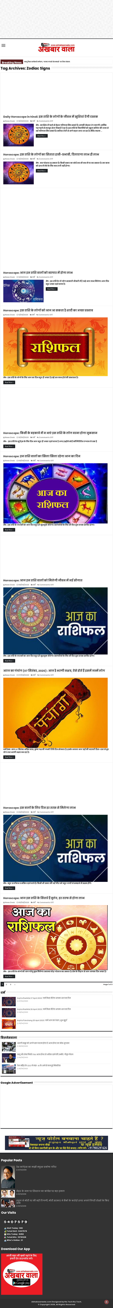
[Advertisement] (56, 92)
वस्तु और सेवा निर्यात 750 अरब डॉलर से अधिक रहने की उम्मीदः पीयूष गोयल (45, 1054)
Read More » (41, 136)
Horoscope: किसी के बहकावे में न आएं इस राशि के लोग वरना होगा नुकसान (50, 433)
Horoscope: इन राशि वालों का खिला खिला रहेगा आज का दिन (41, 456)
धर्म (33, 121)
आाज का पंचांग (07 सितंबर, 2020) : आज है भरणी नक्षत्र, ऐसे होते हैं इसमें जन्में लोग (54, 671)
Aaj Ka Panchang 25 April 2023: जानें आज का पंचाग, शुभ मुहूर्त (42, 1020)
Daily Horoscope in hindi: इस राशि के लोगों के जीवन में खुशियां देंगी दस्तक (50, 117)
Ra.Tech (77, 1301)
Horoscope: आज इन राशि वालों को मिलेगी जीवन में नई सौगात (42, 580)
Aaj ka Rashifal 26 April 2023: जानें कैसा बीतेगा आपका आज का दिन (44, 1009)
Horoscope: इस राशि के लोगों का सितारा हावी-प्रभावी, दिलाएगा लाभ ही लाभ (51, 154)
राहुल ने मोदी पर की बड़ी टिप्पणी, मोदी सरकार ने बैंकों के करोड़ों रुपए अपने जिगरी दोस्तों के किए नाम (62, 1201)
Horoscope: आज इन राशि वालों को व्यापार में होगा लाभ (38, 273)
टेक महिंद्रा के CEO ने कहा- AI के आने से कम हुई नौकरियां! (39, 1065)
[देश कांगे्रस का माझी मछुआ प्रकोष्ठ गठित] (8, 1177)
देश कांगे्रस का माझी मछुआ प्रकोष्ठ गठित (36, 1166)
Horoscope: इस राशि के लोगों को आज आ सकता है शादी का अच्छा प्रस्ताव (48, 310)
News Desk (10, 121)
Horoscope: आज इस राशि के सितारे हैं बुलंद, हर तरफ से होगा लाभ (44, 898)
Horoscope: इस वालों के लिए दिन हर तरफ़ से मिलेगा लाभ (39, 808)
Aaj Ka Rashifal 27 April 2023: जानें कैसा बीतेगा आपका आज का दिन (44, 998)
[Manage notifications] (106, 1302)
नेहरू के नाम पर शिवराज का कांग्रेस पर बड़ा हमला (40, 1191)
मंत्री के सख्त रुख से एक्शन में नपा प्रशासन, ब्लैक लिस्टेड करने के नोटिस (47, 62)
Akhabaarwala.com (41, 1301)
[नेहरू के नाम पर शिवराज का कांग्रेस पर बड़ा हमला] (8, 1194)
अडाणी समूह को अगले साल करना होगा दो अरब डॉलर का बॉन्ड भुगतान (43, 1043)
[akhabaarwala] (56, 47)
